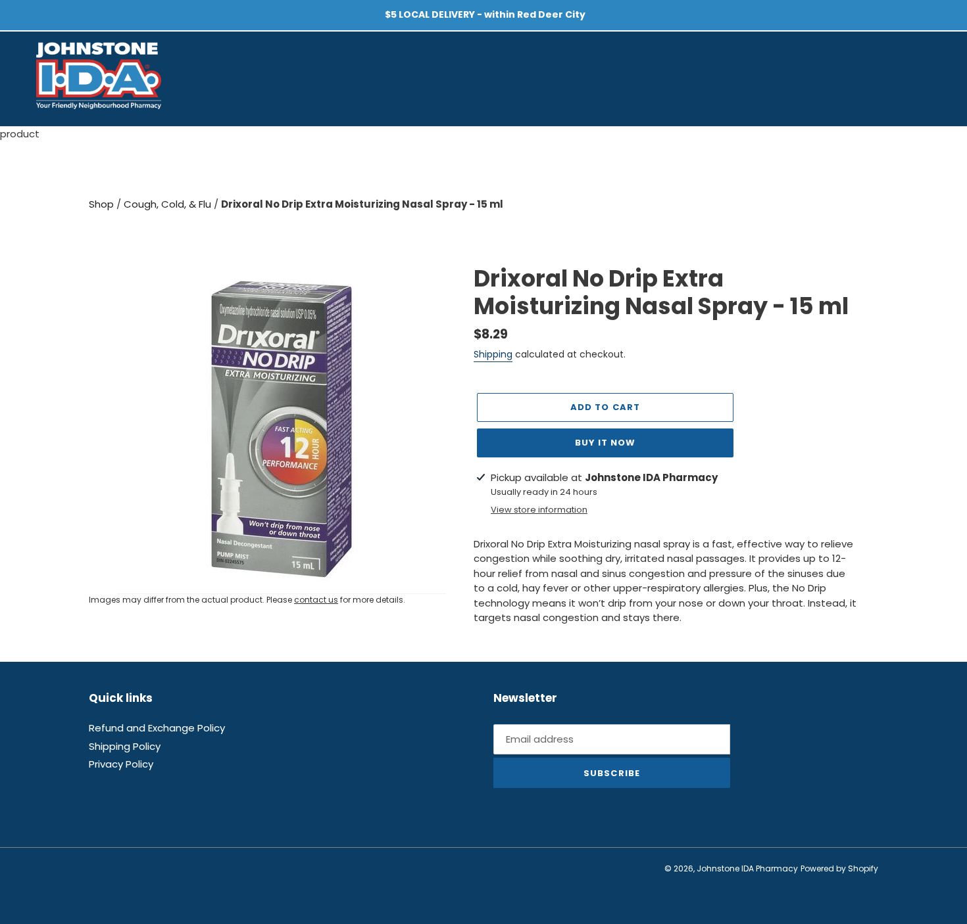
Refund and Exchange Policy (157, 728)
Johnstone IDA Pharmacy (747, 868)
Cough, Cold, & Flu (169, 204)
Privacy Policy (121, 764)
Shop (102, 204)
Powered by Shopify (839, 868)
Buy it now (605, 442)
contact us (316, 599)
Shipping (493, 354)
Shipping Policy (125, 746)
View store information (539, 509)
